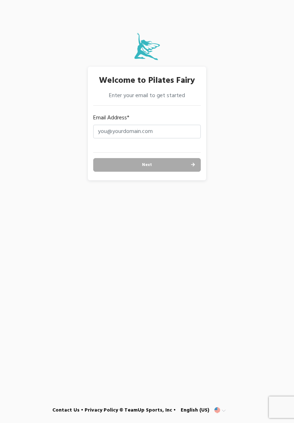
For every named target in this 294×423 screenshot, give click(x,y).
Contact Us (66, 410)
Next (147, 164)
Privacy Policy (101, 410)
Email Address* (111, 118)
